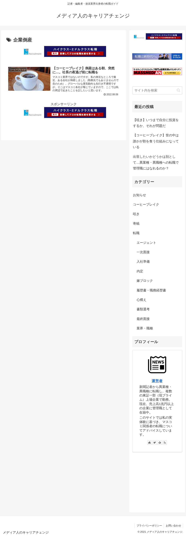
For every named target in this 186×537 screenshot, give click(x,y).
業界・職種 (145, 328)
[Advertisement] (157, 481)
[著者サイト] (149, 442)
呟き (136, 214)
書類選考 (143, 309)
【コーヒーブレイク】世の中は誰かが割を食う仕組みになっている (156, 141)
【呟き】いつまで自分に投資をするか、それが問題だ (156, 123)
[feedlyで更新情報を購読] (159, 442)
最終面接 (143, 319)
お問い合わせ (173, 525)
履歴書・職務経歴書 (151, 290)
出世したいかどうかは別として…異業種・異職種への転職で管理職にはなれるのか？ (156, 162)
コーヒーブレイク (146, 204)
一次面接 (143, 252)
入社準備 (143, 261)
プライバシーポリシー (149, 525)
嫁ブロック (145, 280)
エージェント (146, 243)
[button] (178, 90)
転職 (136, 233)
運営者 (157, 381)
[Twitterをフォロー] (154, 442)
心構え (141, 300)
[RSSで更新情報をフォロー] (165, 442)
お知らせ (139, 195)
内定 (140, 271)
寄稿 (136, 223)
